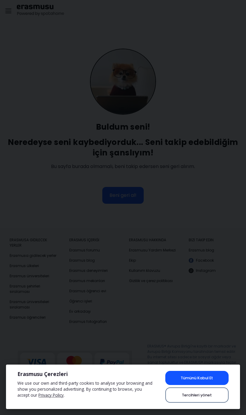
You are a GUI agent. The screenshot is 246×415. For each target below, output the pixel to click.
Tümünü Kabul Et (197, 377)
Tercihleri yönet (197, 395)
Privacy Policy (51, 395)
